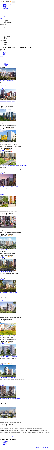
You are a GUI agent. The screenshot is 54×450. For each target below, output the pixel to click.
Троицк (4, 444)
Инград (13, 101)
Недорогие (4, 53)
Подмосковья (5, 5)
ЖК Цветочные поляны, (7, 228)
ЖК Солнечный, (5, 142)
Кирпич (5, 38)
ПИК (15, 208)
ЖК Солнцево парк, (6, 377)
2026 (4, 27)
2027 (4, 28)
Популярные (3, 53)
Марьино (4, 442)
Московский (5, 443)
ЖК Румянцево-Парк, (6, 80)
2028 (4, 29)
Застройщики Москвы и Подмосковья (41, 447)
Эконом (5, 42)
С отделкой (6, 20)
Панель (5, 37)
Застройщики (5, 7)
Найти (1, 18)
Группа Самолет (18, 228)
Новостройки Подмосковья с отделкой (9, 437)
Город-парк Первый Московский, (8, 121)
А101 (17, 186)
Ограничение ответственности (14, 449)
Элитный (5, 44)
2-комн (4, 60)
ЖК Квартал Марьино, (7, 398)
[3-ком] (4, 13)
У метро (5, 21)
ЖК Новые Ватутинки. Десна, (8, 356)
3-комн (4, 61)
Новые (4, 54)
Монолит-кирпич (7, 36)
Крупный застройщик (8, 22)
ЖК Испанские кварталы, (7, 186)
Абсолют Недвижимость (22, 121)
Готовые (5, 65)
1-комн (4, 59)
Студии (4, 58)
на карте (5, 8)
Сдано (5, 26)
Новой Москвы (5, 6)
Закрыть (1, 56)
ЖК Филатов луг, (5, 101)
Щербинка (4, 445)
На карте (2, 88)
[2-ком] (4, 12)
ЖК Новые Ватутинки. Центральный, (8, 335)
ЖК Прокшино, (5, 271)
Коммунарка (5, 441)
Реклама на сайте (6, 449)
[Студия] (4, 11)
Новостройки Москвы (7, 4)
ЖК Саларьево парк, (6, 208)
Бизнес (5, 43)
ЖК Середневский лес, (7, 292)
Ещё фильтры (5, 16)
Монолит (5, 35)
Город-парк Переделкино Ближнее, (9, 165)
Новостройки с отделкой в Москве (9, 436)
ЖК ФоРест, (3, 249)
